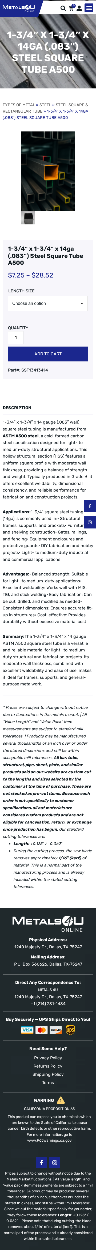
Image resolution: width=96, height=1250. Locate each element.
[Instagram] (90, 522)
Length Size (21, 290)
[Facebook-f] (90, 506)
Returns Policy (48, 1066)
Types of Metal (19, 105)
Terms (48, 1082)
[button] (89, 7)
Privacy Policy (48, 1057)
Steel (45, 105)
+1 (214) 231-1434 (48, 1003)
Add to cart (48, 353)
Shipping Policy (48, 1074)
